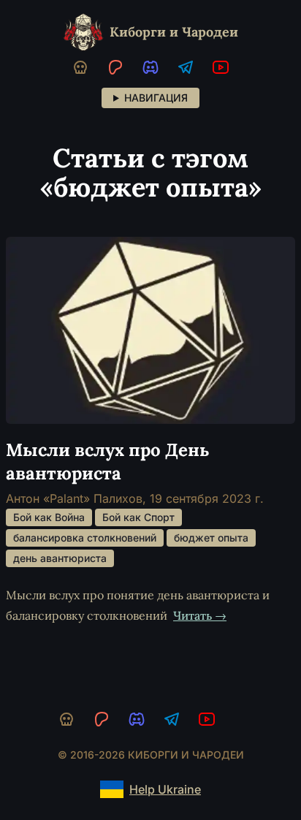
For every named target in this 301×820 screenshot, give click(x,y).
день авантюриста (60, 558)
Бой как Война (49, 517)
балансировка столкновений (84, 537)
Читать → (199, 615)
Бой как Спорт (138, 517)
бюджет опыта (211, 537)
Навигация (156, 97)
